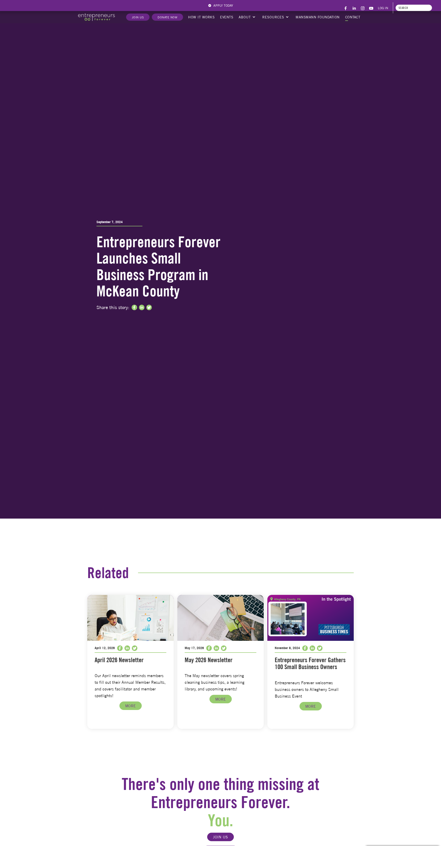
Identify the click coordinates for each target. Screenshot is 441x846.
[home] (96, 17)
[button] (246, 17)
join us (220, 837)
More (130, 706)
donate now (167, 17)
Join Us (138, 17)
